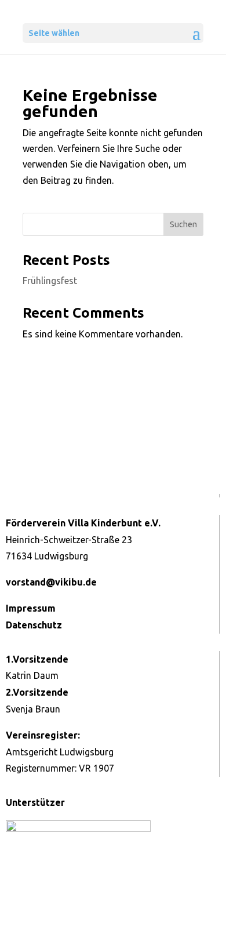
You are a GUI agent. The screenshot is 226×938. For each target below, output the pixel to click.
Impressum (31, 608)
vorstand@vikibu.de (51, 582)
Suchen (183, 224)
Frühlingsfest (50, 280)
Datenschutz (34, 625)
